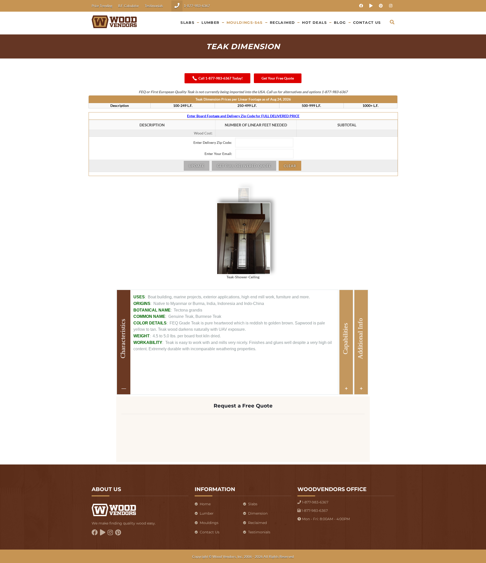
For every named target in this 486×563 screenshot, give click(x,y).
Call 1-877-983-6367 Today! (220, 78)
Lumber (207, 513)
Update (196, 166)
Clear (290, 166)
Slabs (252, 504)
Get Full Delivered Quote (244, 166)
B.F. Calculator (128, 6)
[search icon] (392, 21)
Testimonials (154, 6)
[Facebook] (361, 6)
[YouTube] (371, 6)
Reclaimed (257, 522)
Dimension (258, 513)
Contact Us (209, 532)
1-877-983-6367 (197, 6)
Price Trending (102, 6)
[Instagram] (390, 6)
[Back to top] (457, 552)
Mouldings (209, 522)
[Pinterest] (381, 6)
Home (205, 504)
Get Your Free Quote (277, 78)
